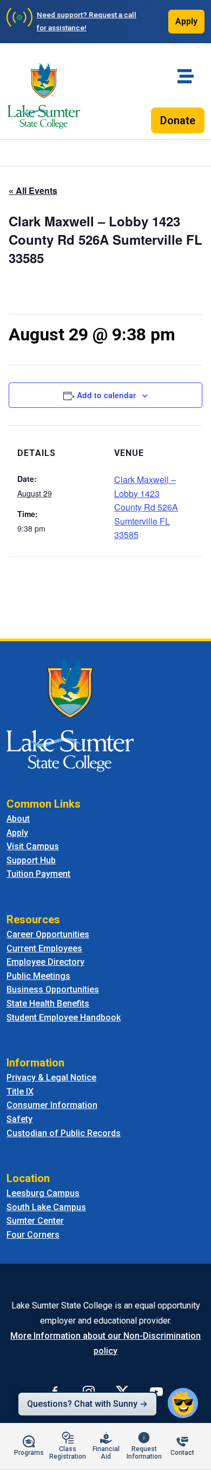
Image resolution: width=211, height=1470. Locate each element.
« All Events (33, 190)
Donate (177, 120)
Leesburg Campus (43, 1193)
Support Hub (31, 860)
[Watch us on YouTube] (156, 1391)
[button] (183, 1403)
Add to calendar (106, 395)
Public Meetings (38, 976)
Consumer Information (51, 1105)
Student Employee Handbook (63, 1017)
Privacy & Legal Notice (51, 1077)
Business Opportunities (52, 989)
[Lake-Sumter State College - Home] (43, 95)
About (18, 819)
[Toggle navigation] (185, 76)
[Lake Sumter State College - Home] (70, 713)
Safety (19, 1119)
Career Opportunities (47, 934)
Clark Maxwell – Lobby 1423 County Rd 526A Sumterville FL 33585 (146, 507)
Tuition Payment (38, 874)
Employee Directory (45, 962)
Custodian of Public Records (63, 1133)
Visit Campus (32, 846)
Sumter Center (35, 1221)
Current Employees (44, 948)
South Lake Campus (46, 1207)
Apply (186, 21)
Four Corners (33, 1235)
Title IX (20, 1091)
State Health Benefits (47, 1003)
